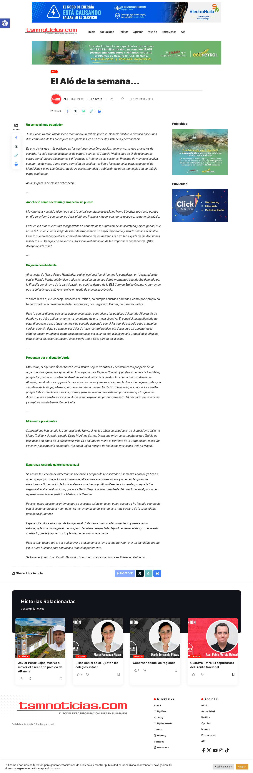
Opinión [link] (81, 656)
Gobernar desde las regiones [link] (154, 663)
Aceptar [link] (242, 766)
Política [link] (24, 656)
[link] (5, 23)
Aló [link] (54, 71)
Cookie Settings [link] (223, 766)
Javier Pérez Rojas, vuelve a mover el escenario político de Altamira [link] (40, 667)
